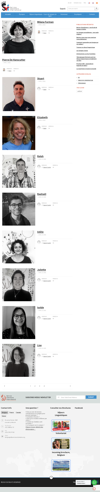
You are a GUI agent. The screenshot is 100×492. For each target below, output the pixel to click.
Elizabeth (42, 117)
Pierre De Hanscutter (13, 59)
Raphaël (41, 194)
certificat (79, 91)
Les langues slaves (82, 50)
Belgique (4, 412)
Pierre (44, 33)
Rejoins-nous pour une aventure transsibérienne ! (86, 38)
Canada (18, 412)
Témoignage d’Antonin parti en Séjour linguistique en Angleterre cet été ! (86, 58)
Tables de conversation (85, 80)
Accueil (69, 3)
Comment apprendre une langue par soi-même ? (87, 43)
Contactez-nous (77, 3)
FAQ (85, 3)
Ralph (44, 89)
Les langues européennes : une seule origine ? (87, 33)
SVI (79, 77)
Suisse (4, 416)
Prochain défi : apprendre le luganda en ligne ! (84, 64)
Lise (39, 345)
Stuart (40, 78)
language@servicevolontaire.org (15, 437)
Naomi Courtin (47, 167)
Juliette (41, 269)
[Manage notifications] (94, 488)
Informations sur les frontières (85, 54)
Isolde (40, 307)
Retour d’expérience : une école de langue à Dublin (86, 28)
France (12, 412)
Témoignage (82, 83)
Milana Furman (45, 21)
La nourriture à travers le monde (86, 69)
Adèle (40, 231)
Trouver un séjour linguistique (85, 47)
